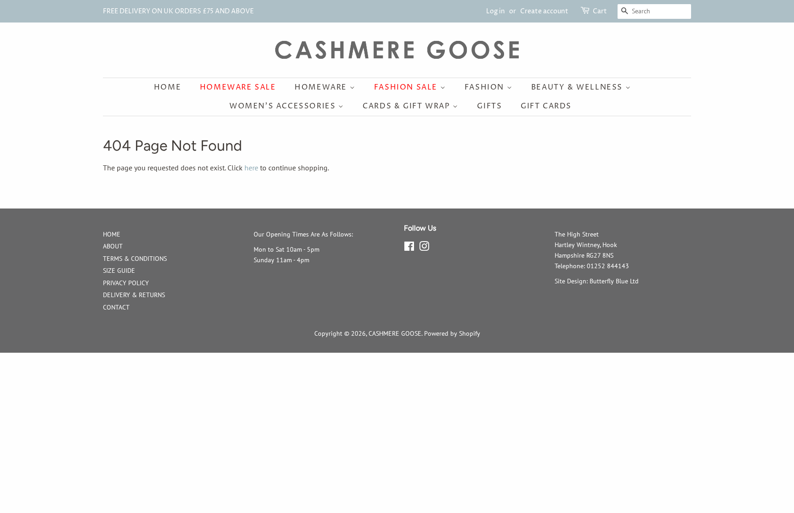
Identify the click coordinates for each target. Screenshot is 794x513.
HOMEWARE (322, 87)
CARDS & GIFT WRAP (408, 106)
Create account (544, 11)
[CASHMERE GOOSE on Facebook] (409, 248)
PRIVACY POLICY (126, 283)
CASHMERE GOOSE (395, 333)
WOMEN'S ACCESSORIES (283, 106)
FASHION (486, 87)
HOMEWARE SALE (238, 87)
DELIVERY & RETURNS (134, 295)
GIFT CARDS (546, 106)
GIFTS (489, 106)
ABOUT (113, 246)
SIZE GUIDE (119, 270)
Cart (600, 11)
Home (167, 87)
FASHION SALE (407, 87)
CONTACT (116, 307)
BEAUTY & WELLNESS (578, 87)
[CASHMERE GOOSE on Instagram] (424, 248)
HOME (111, 234)
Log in (495, 11)
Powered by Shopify (452, 333)
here (251, 167)
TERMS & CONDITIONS (135, 258)
